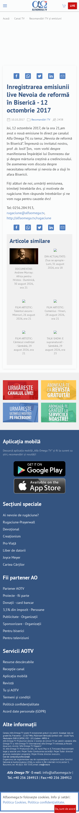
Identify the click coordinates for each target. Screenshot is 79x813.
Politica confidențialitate (46, 802)
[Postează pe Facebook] (16, 76)
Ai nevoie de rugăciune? (21, 515)
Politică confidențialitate (21, 704)
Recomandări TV (40, 119)
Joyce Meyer (11, 557)
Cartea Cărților (14, 564)
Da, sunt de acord (65, 809)
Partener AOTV (13, 588)
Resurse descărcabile (18, 662)
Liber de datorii (14, 550)
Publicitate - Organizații (20, 617)
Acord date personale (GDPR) (24, 711)
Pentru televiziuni (16, 638)
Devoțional (11, 529)
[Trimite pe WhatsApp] (28, 76)
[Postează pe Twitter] (39, 76)
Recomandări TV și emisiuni (45, 18)
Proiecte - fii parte (16, 595)
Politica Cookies (14, 802)
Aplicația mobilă (15, 676)
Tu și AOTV (11, 690)
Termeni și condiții (16, 697)
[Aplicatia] (39, 468)
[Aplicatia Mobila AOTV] (39, 485)
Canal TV (19, 18)
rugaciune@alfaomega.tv (25, 213)
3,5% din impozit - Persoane (23, 609)
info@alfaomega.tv (57, 772)
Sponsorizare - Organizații (22, 624)
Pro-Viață (9, 543)
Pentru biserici (13, 631)
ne (49, 218)
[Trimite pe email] (62, 76)
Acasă (6, 18)
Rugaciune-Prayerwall (19, 522)
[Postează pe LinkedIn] (51, 76)
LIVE (72, 5)
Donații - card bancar (18, 602)
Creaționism (12, 536)
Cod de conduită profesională (16, 756)
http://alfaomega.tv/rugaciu (27, 218)
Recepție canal (13, 669)
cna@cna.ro (44, 764)
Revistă (8, 683)
